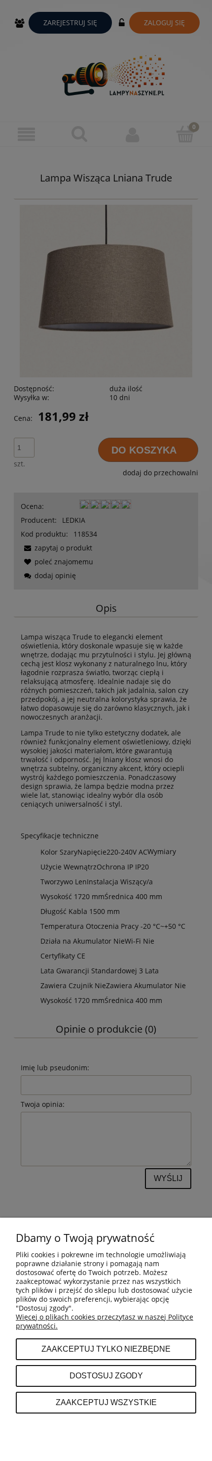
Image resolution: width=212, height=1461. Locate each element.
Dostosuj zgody (106, 1375)
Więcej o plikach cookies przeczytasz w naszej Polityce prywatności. (104, 1321)
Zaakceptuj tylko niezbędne (106, 1348)
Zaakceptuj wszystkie (106, 1402)
